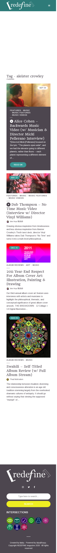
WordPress (41, 543)
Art (28, 265)
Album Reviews (15, 265)
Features (15, 110)
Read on (18, 165)
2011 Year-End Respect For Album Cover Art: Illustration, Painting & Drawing (25, 278)
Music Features (21, 113)
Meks (22, 543)
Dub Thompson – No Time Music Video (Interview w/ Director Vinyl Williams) (26, 211)
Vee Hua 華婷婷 (16, 221)
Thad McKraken (16, 379)
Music (26, 110)
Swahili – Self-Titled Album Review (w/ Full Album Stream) (26, 370)
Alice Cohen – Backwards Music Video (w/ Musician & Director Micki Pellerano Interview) (28, 129)
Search (28, 504)
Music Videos (19, 115)
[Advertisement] (28, 42)
